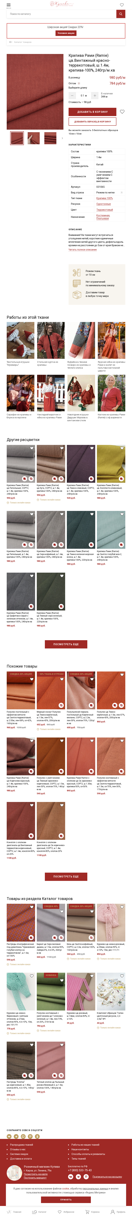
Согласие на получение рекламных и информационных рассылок (59, 639)
